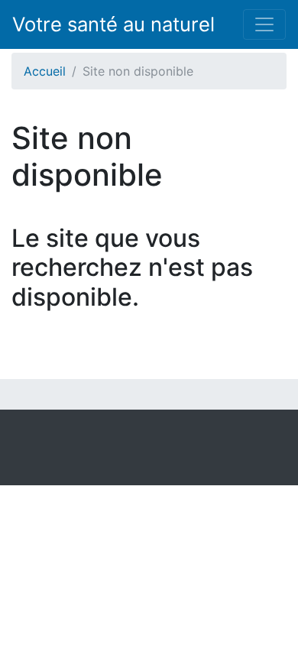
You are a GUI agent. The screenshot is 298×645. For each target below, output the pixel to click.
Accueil (45, 71)
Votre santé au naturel (113, 24)
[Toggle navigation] (264, 24)
